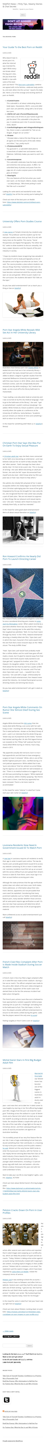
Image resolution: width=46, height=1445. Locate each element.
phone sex (20, 1354)
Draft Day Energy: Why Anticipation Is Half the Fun (20, 1381)
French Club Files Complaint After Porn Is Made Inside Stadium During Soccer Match (23, 964)
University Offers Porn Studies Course (22, 221)
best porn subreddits (26, 85)
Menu (23, 15)
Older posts (8, 1331)
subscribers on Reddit (20, 1272)
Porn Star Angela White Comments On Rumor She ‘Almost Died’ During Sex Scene (22, 710)
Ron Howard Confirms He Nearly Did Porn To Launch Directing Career (22, 557)
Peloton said (7, 1280)
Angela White (33, 368)
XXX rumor (28, 723)
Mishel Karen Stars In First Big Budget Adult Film (22, 1061)
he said (5, 1148)
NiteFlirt (9, 194)
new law (7, 858)
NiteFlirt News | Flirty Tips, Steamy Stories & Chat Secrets (22, 5)
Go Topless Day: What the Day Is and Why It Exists (20, 1384)
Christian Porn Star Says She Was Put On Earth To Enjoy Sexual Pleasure (22, 444)
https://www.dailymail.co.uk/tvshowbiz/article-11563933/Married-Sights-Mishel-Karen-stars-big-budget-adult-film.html (22, 1191)
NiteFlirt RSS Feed (11, 1411)
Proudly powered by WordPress (13, 1441)
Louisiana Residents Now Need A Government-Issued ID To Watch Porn (22, 846)
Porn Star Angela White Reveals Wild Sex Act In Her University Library (21, 331)
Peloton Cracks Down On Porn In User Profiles (22, 1211)
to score (34, 1015)
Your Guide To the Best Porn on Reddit (22, 47)
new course (8, 232)
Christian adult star (11, 456)
